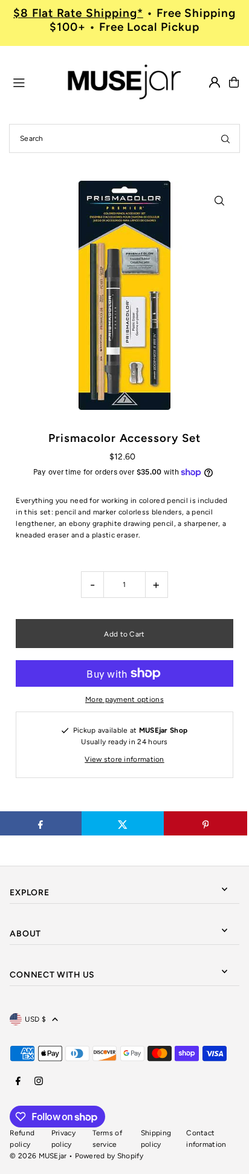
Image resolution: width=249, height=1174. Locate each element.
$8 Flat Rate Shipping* (78, 13)
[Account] (214, 82)
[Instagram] (38, 1082)
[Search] (225, 138)
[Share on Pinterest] (205, 823)
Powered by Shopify (109, 1156)
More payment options (124, 699)
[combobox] (124, 138)
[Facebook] (18, 1082)
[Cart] (234, 82)
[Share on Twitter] (123, 823)
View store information (124, 759)
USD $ (35, 1019)
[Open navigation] (33, 81)
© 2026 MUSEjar (38, 1156)
